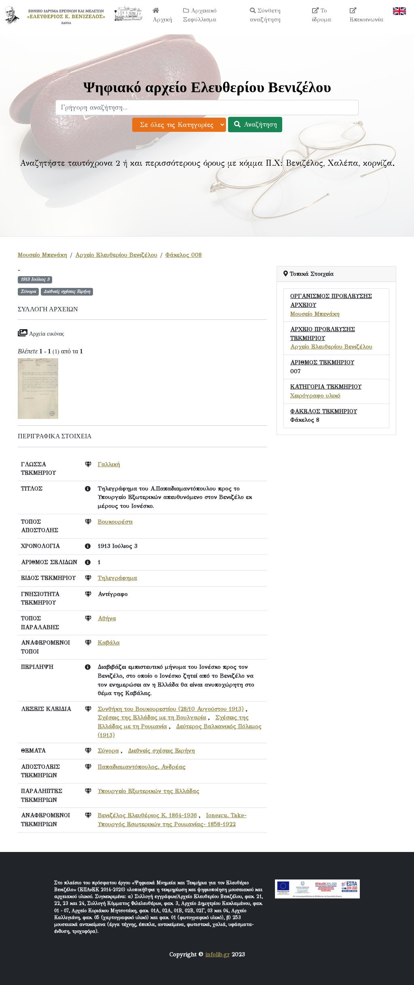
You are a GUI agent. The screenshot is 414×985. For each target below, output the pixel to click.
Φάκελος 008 (183, 254)
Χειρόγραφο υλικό (315, 395)
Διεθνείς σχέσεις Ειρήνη (161, 750)
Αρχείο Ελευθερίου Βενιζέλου (116, 254)
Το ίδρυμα (321, 15)
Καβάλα (109, 642)
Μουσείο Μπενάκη (42, 254)
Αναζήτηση (259, 124)
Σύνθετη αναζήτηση (265, 15)
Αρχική (162, 19)
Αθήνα (107, 618)
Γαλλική (109, 464)
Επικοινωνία (366, 19)
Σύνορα (108, 750)
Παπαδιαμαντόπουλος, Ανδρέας (142, 766)
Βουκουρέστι (115, 521)
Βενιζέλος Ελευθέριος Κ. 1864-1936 (147, 815)
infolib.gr (217, 954)
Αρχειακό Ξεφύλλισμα (200, 15)
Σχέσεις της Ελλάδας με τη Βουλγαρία (152, 717)
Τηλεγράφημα (117, 577)
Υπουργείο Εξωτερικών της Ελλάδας (148, 791)
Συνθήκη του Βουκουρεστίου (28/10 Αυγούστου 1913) (171, 708)
